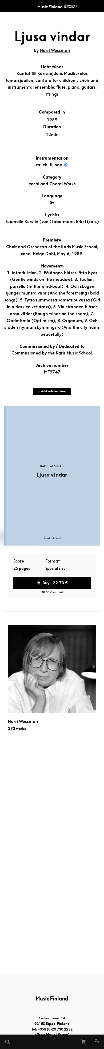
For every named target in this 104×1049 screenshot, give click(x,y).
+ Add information (52, 391)
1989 (52, 120)
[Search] (7, 1042)
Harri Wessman (55, 50)
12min (52, 134)
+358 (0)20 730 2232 (55, 1029)
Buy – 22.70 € (55, 582)
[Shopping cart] (83, 1042)
